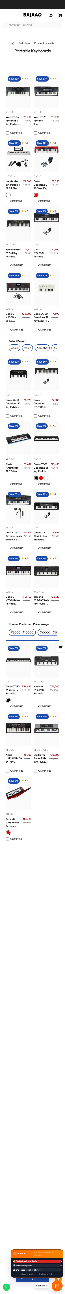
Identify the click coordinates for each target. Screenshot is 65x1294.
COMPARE (16, 132)
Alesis (10, 459)
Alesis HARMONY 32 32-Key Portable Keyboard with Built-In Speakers (12, 468)
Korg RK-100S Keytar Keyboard (12, 822)
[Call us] (6, 1287)
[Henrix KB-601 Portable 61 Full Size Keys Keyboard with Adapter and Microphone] (18, 155)
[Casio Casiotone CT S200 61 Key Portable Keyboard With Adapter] (46, 155)
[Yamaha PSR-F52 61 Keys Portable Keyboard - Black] (18, 223)
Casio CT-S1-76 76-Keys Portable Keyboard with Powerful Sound (13, 690)
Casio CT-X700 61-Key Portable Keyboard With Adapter (13, 600)
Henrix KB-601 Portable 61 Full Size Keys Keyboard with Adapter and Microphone (13, 185)
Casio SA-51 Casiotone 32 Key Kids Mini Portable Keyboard (13, 403)
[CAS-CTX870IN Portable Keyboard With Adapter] (46, 223)
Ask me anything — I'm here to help (37, 1274)
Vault (9, 112)
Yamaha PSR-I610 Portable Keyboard (39, 690)
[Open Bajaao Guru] (57, 1285)
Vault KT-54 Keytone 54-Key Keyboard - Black (13, 120)
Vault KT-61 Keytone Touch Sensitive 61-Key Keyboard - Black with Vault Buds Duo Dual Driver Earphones (14, 536)
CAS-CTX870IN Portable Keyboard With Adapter (40, 253)
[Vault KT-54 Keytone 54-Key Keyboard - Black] (18, 91)
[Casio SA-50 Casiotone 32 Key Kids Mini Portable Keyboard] (46, 288)
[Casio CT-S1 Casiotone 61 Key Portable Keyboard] (46, 438)
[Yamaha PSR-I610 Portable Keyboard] (46, 660)
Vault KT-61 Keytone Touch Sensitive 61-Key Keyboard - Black (41, 120)
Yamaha (11, 244)
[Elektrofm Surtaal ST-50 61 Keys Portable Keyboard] (46, 729)
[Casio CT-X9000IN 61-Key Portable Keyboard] (18, 288)
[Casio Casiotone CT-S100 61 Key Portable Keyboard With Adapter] (46, 374)
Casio (37, 176)
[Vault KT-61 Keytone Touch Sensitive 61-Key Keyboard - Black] (46, 91)
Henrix (10, 176)
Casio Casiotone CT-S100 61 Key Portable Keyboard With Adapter (41, 403)
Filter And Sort (33, 1277)
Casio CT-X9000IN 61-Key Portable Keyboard (11, 317)
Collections (24, 43)
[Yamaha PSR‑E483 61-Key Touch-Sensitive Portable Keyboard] (46, 571)
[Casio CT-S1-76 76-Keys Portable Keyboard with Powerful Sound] (18, 660)
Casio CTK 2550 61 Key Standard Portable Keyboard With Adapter (41, 536)
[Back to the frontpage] (12, 43)
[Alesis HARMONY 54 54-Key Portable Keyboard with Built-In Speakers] (18, 729)
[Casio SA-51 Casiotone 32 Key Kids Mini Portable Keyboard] (18, 374)
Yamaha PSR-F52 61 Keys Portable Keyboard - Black (13, 253)
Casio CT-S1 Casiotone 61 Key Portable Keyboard (41, 468)
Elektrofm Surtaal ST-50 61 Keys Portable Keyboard (40, 758)
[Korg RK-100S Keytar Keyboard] (18, 793)
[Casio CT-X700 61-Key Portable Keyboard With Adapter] (18, 571)
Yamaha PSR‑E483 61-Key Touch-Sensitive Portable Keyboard (41, 600)
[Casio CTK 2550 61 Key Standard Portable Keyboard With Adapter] (46, 506)
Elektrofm (41, 750)
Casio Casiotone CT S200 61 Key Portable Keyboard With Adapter (41, 185)
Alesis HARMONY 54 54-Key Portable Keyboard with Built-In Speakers (14, 758)
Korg (9, 814)
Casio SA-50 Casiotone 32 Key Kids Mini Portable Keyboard (41, 317)
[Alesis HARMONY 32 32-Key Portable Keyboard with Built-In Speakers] (18, 438)
